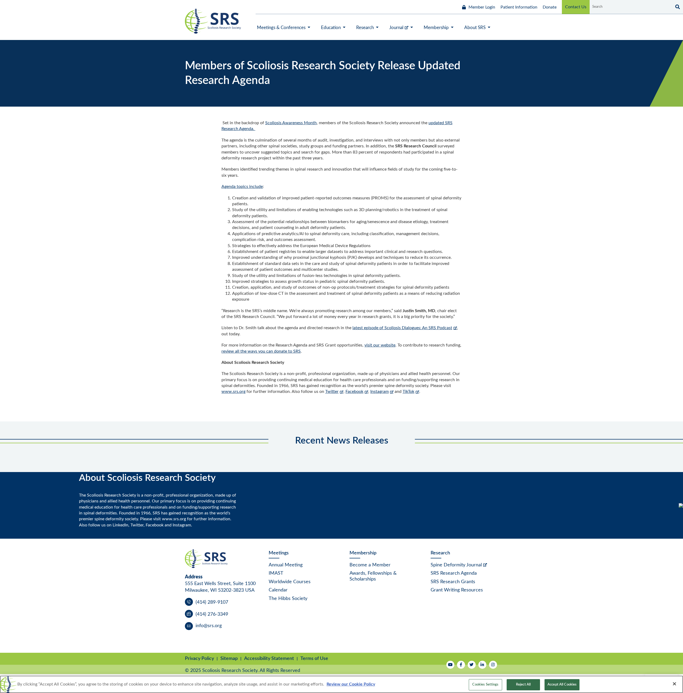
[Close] (674, 684)
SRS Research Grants (453, 581)
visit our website (379, 345)
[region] (341, 684)
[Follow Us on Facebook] (461, 665)
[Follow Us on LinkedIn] (482, 665)
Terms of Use (314, 658)
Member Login (481, 7)
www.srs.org (233, 391)
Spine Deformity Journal (456, 565)
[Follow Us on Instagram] (493, 665)
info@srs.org (209, 625)
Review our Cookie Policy (351, 684)
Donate (550, 7)
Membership (363, 553)
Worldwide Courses (290, 581)
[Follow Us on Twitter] (472, 665)
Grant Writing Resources (457, 590)
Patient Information (519, 7)
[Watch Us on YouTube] (450, 665)
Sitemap (229, 658)
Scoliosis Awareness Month (291, 123)
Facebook (354, 391)
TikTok (408, 391)
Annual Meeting (286, 565)
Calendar (278, 590)
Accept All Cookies (562, 684)
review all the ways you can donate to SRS (261, 351)
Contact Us (575, 7)
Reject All (523, 684)
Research (440, 553)
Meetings (279, 553)
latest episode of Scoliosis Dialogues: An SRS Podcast (402, 328)
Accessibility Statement (269, 658)
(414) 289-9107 (212, 602)
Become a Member (370, 565)
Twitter (332, 391)
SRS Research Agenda (454, 573)
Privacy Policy (199, 658)
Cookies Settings (485, 684)
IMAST (276, 573)
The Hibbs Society (288, 598)
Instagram (379, 391)
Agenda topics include (242, 186)
